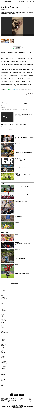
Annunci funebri (6, 399)
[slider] (16, 35)
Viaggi (2, 350)
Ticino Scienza (3, 362)
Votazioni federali (4, 298)
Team (2, 380)
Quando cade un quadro (5, 358)
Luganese (2, 292)
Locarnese (3, 291)
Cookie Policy (9, 400)
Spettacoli (2, 325)
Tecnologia (3, 351)
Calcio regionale (3, 310)
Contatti (13, 398)
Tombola (2, 384)
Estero (2, 300)
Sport (2, 306)
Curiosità (2, 353)
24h (1, 375)
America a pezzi (3, 304)
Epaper (27, 1)
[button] (20, 399)
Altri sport (2, 315)
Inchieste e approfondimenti (5, 348)
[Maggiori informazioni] (22, 48)
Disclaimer (6, 398)
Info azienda (3, 379)
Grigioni (2, 295)
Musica (2, 331)
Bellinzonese (3, 290)
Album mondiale (3, 320)
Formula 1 (2, 314)
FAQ (15, 398)
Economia (3, 335)
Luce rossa (3, 319)
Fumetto (2, 385)
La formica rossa (4, 341)
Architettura (3, 355)
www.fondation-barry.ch (15, 85)
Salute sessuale (3, 361)
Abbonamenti (2, 398)
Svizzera (2, 297)
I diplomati (2, 357)
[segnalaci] (19, 1)
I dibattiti (2, 345)
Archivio (2, 376)
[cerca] (16, 1)
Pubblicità (2, 399)
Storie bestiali (3, 352)
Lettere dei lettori (3, 344)
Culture (2, 322)
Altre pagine (3, 374)
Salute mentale (3, 360)
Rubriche (2, 347)
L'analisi (2, 340)
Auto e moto (3, 356)
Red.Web (11, 44)
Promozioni (3, 381)
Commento (3, 339)
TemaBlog (3, 368)
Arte (1, 323)
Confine (2, 302)
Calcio (2, 309)
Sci (1, 311)
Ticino (2, 289)
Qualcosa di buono (4, 366)
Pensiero (2, 327)
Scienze (2, 328)
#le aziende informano (4, 372)
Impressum (10, 398)
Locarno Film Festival (4, 332)
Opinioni (2, 338)
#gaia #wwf (3, 369)
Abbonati (22, 1)
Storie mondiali (3, 316)
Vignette (2, 386)
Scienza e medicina (4, 363)
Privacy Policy (4, 400)
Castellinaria (3, 333)
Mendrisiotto (3, 294)
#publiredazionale (4, 370)
